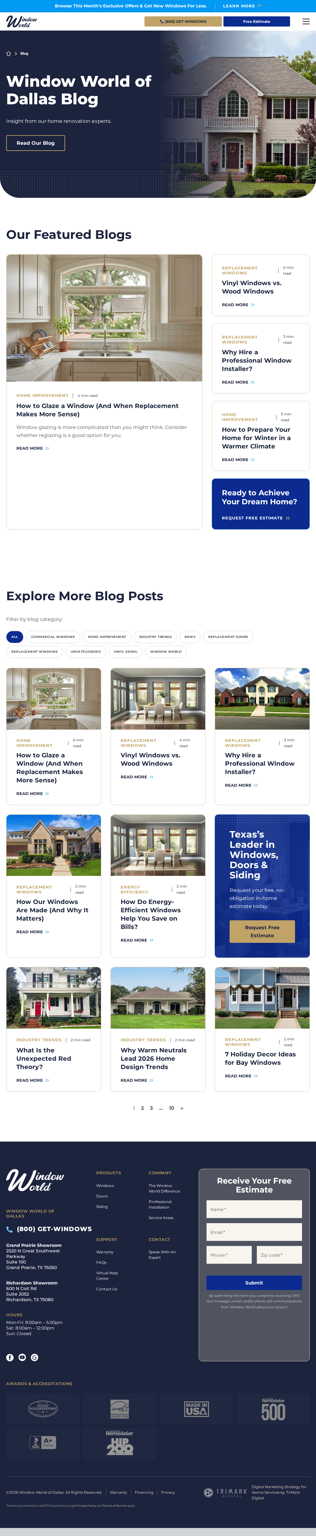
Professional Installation (160, 1204)
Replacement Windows (34, 652)
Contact (159, 1239)
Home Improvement (107, 637)
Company (160, 1172)
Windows (105, 1185)
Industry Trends (155, 637)
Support (107, 1239)
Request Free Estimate (262, 932)
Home (8, 53)
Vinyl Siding (125, 652)
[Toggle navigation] (306, 21)
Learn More (239, 5)
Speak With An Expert (162, 1255)
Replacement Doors (228, 637)
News (190, 637)
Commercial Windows (53, 637)
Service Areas (161, 1217)
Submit (254, 1283)
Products (108, 1172)
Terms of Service (115, 1505)
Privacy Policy (86, 1505)
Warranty (105, 1252)
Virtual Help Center (107, 1276)
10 (171, 1108)
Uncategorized (86, 652)
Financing (144, 1492)
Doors (102, 1196)
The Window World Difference (164, 1188)
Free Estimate (256, 21)
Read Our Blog (36, 143)
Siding (102, 1206)
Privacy (168, 1492)
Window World (165, 652)
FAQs (101, 1262)
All (14, 637)
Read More (29, 448)
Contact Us (106, 1289)
